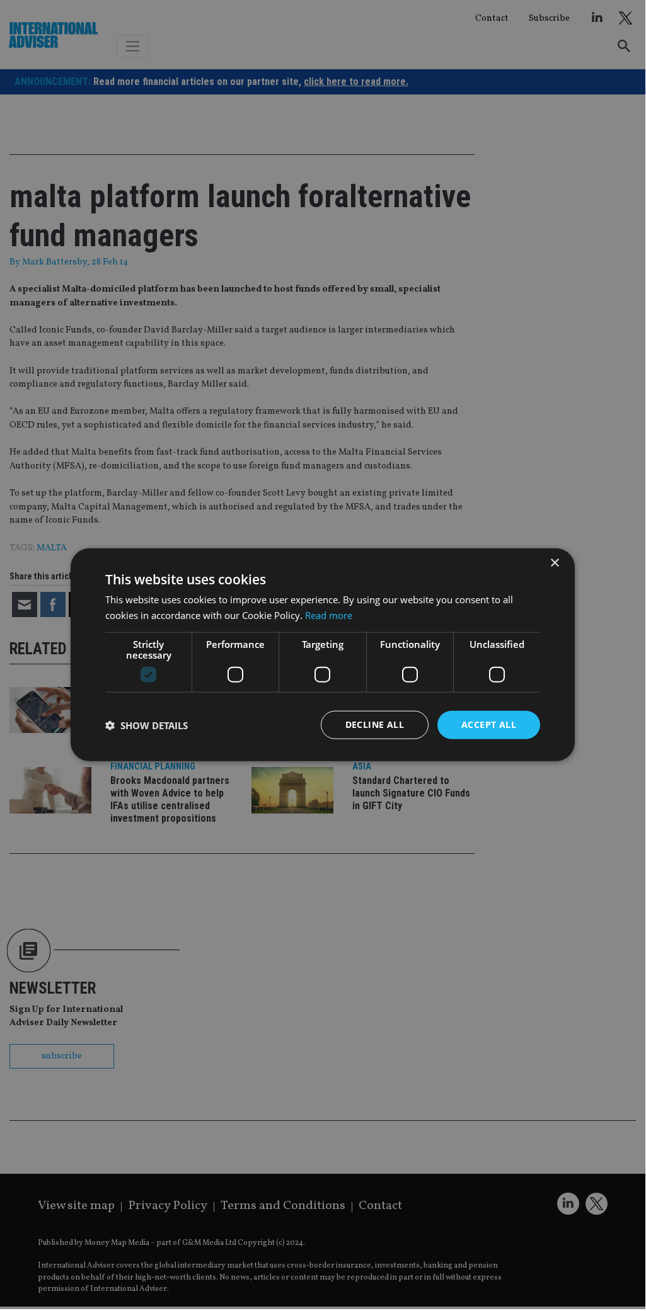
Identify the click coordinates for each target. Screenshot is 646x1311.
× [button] (554, 562)
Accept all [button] (488, 724)
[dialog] (322, 654)
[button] (146, 724)
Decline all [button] (374, 724)
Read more (328, 614)
